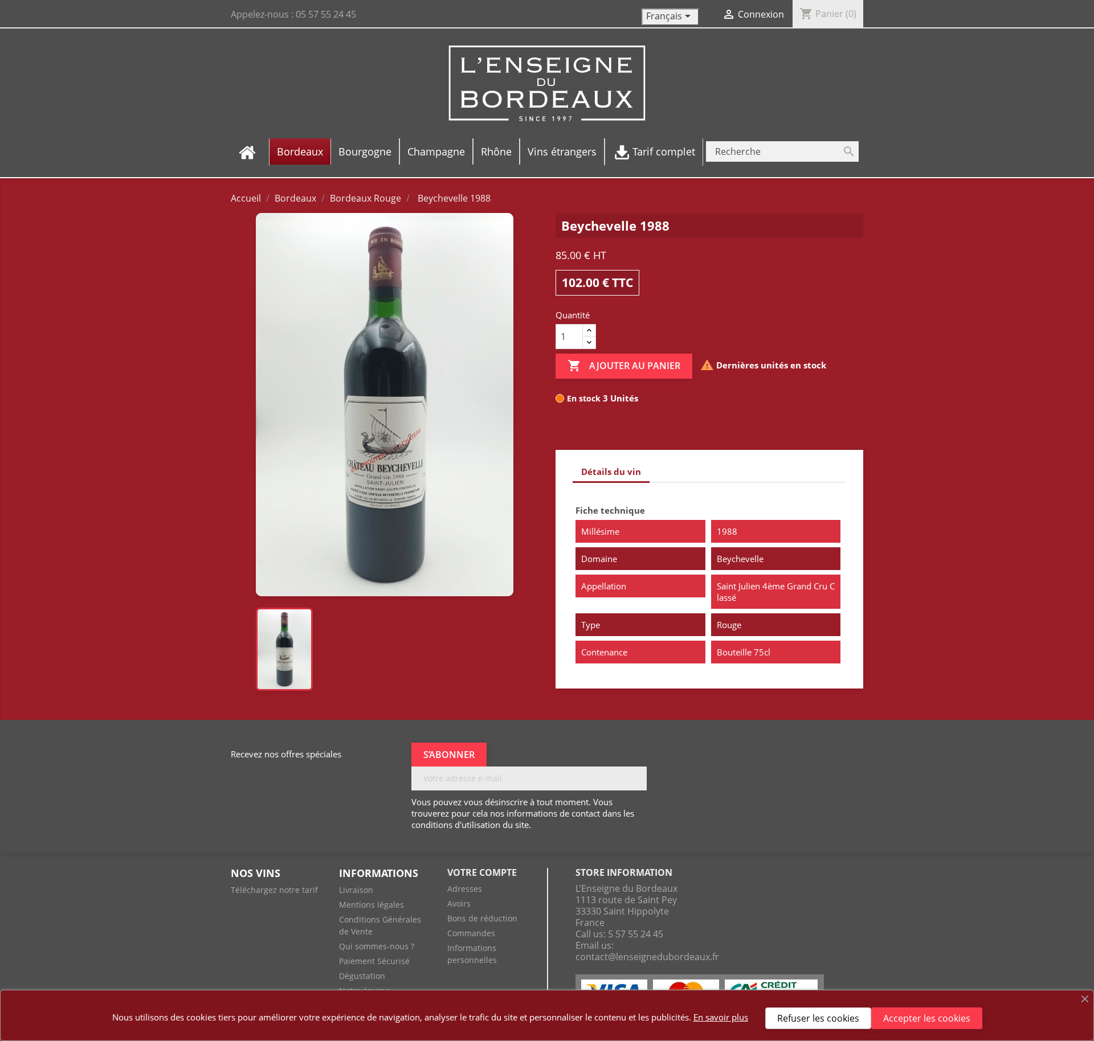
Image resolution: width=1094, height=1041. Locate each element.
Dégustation (362, 975)
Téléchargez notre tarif (274, 889)
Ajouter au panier (624, 365)
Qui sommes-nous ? (376, 946)
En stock (584, 398)
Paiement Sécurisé (374, 961)
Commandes (471, 933)
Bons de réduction (482, 918)
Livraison (356, 889)
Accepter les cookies (926, 1018)
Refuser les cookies (818, 1018)
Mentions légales (371, 904)
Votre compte (482, 872)
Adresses (464, 888)
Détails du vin (611, 471)
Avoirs (459, 903)
